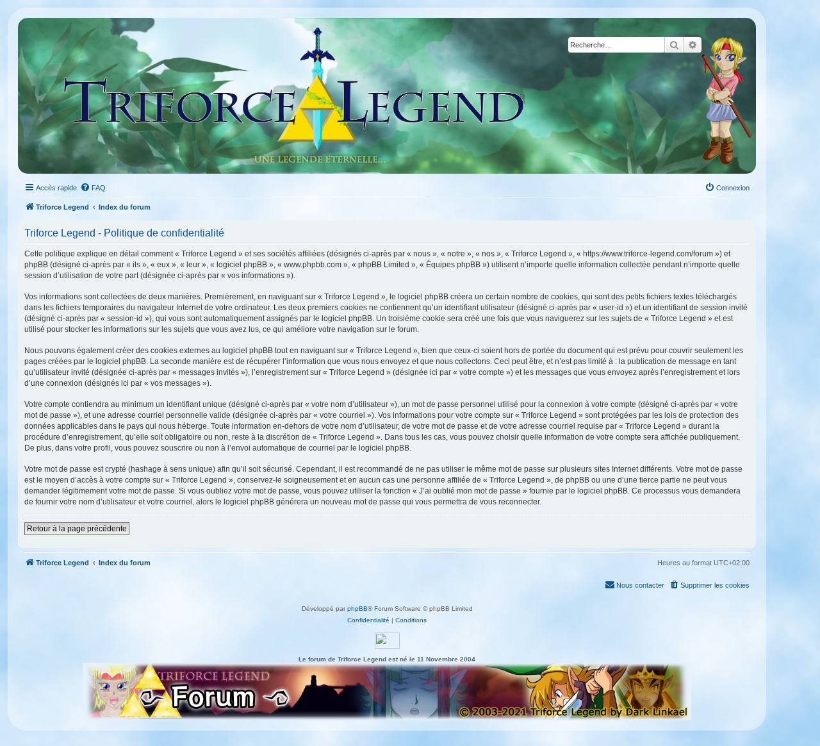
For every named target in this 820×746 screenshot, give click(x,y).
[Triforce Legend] (294, 95)
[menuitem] (93, 187)
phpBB (357, 608)
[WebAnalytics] (387, 641)
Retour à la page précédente (77, 528)
